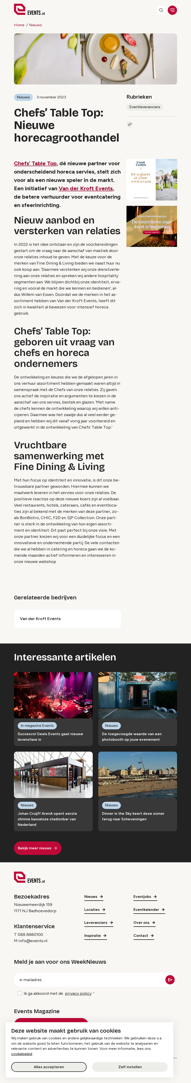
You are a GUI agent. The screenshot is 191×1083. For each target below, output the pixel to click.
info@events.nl (32, 940)
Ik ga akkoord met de (58, 993)
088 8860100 (30, 934)
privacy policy (78, 993)
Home (19, 25)
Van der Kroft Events (86, 188)
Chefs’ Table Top (35, 163)
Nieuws (35, 25)
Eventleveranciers (145, 107)
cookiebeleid (21, 1054)
